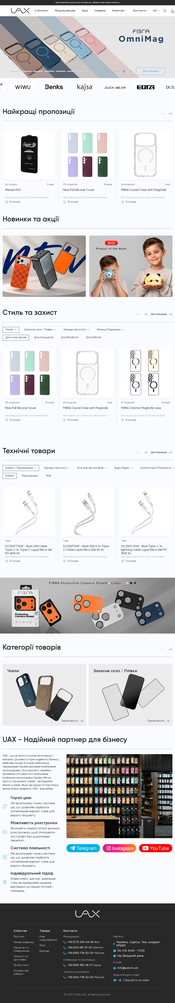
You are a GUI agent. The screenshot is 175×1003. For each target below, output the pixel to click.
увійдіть (96, 3)
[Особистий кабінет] (172, 11)
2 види (50, 184)
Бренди (44, 951)
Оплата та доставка (21, 958)
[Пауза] (123, 71)
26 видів (165, 402)
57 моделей (127, 402)
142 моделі (11, 184)
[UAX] (20, 10)
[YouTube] (114, 980)
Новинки (100, 10)
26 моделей (127, 184)
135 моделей (70, 184)
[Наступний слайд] (130, 71)
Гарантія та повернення (21, 949)
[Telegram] (119, 980)
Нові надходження (48, 938)
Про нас (19, 936)
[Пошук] (165, 11)
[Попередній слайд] (117, 71)
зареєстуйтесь (112, 3)
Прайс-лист (21, 965)
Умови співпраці (24, 942)
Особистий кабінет (21, 972)
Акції (85, 10)
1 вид (167, 184)
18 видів (107, 184)
